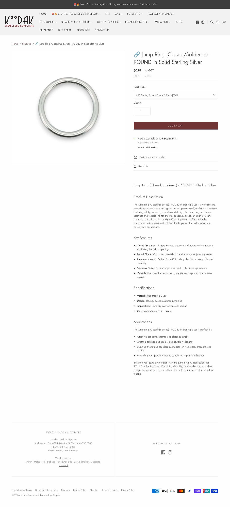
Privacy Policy (127, 490)
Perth (59, 461)
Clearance (46, 30)
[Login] (217, 22)
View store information (147, 147)
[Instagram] (202, 22)
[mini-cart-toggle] (224, 22)
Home (43, 13)
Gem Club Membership (46, 490)
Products (26, 44)
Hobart (85, 461)
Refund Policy (79, 490)
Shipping (65, 490)
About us (94, 490)
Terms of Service (110, 490)
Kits (107, 13)
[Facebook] (197, 22)
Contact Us (102, 30)
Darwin (77, 461)
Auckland (63, 465)
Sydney (28, 461)
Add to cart (176, 125)
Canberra (95, 461)
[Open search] (212, 22)
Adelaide (67, 461)
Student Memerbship (22, 490)
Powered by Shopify (50, 495)
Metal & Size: (140, 86)
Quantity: (138, 102)
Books (179, 22)
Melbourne (39, 461)
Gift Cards (64, 30)
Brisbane (51, 461)
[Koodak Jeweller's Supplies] (19, 22)
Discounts (83, 30)
